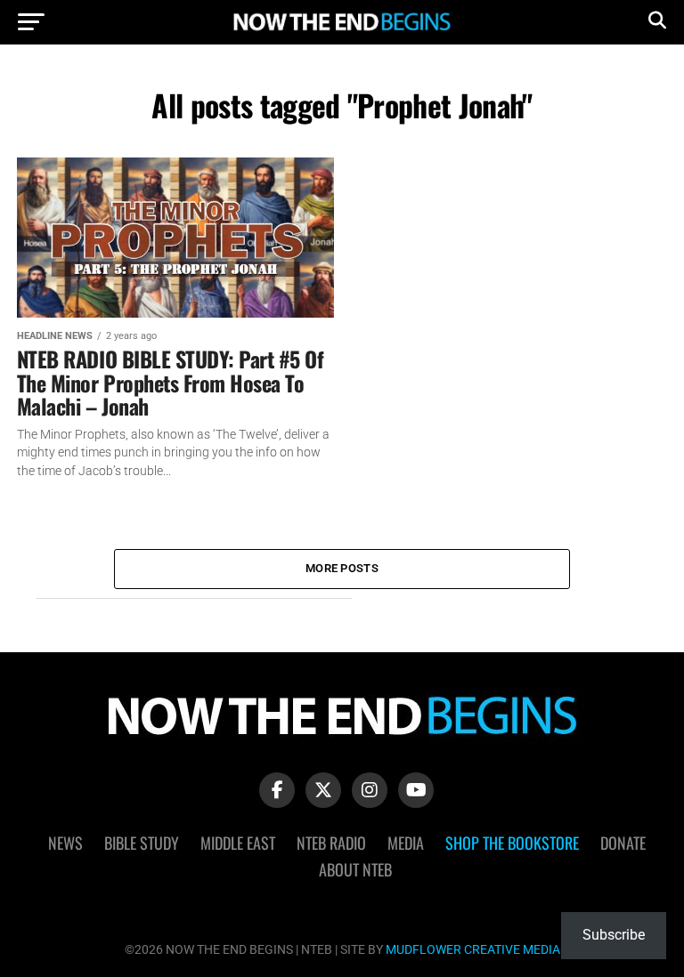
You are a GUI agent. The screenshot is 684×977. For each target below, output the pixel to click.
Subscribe (613, 934)
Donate (623, 842)
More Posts (342, 568)
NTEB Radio (331, 842)
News (65, 842)
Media (405, 842)
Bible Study (141, 842)
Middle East (237, 842)
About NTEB (355, 869)
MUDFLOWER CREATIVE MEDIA (473, 949)
